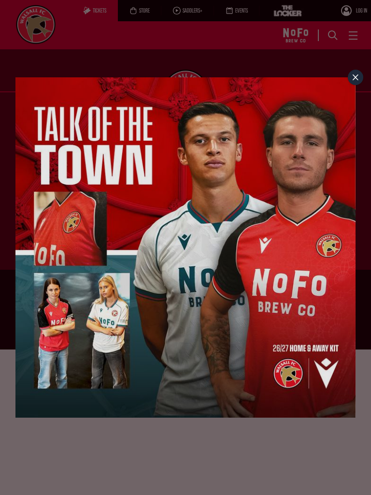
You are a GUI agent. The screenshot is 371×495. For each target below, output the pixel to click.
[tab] (355, 77)
